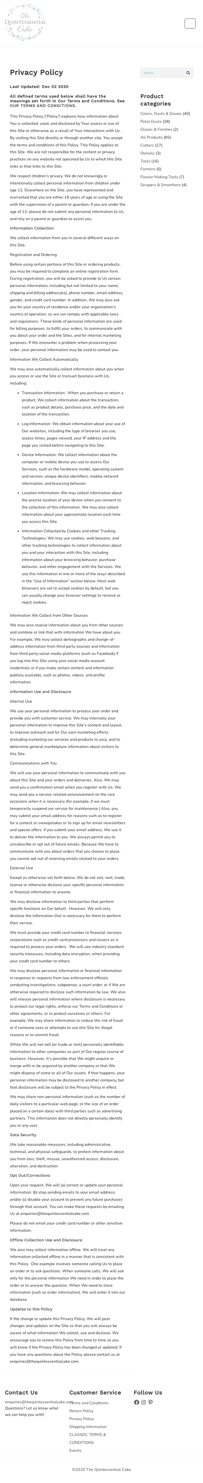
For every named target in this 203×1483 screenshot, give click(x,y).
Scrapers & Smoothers (160, 185)
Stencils (147, 153)
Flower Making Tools (159, 177)
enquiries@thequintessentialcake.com (39, 1402)
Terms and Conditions (88, 1403)
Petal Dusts (151, 121)
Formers (147, 169)
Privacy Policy (81, 1419)
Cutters (147, 145)
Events (75, 1450)
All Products (151, 137)
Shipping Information (88, 1427)
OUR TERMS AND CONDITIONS (42, 105)
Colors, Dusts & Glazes (161, 113)
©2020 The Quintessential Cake (101, 1469)
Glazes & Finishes (156, 129)
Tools (145, 161)
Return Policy (81, 1411)
